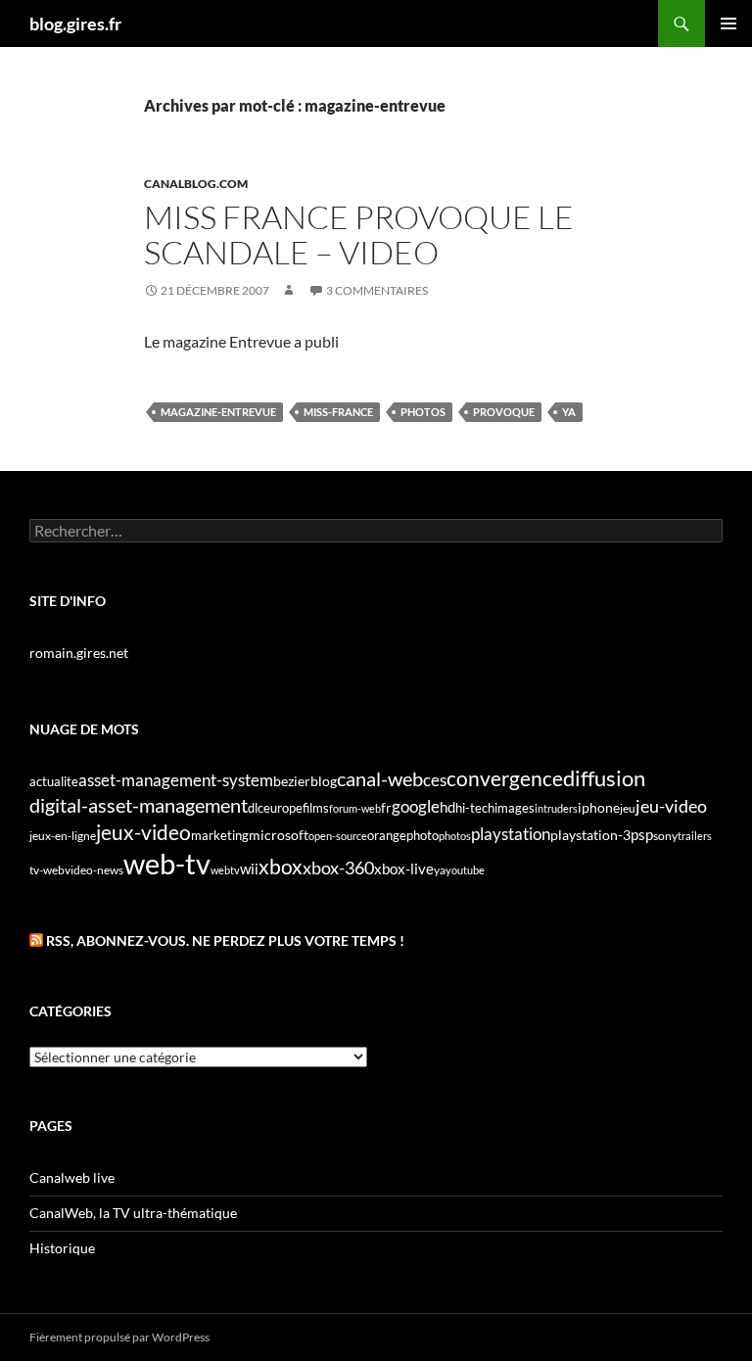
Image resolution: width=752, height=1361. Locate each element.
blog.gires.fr (75, 23)
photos (423, 411)
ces (434, 780)
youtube (465, 870)
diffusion (604, 778)
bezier (291, 781)
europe (283, 808)
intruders (556, 808)
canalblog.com (196, 183)
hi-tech (474, 808)
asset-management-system (175, 780)
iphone (599, 808)
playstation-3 (590, 835)
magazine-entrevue (218, 411)
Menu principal (728, 23)
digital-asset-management (138, 805)
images (514, 808)
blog (323, 781)
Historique (62, 1248)
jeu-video (671, 806)
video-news (94, 870)
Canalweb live (72, 1177)
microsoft (278, 834)
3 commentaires (377, 290)
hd (447, 807)
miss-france (338, 411)
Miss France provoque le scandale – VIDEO (359, 234)
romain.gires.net (78, 652)
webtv (225, 870)
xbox (280, 866)
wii (249, 868)
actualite (53, 781)
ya (569, 411)
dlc (255, 808)
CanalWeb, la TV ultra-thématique (133, 1212)
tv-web (47, 870)
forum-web (355, 808)
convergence (504, 778)
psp (642, 834)
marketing (220, 835)
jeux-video (143, 832)
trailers (695, 835)
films (316, 808)
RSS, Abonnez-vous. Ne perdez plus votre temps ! (225, 940)
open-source (337, 835)
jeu (627, 808)
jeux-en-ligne (62, 835)
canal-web (380, 778)
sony (665, 835)
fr (386, 807)
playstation (510, 834)
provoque (504, 411)
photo (422, 835)
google (416, 806)
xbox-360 (338, 867)
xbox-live (404, 868)
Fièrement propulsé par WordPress (119, 1337)
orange (386, 835)
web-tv (167, 863)
